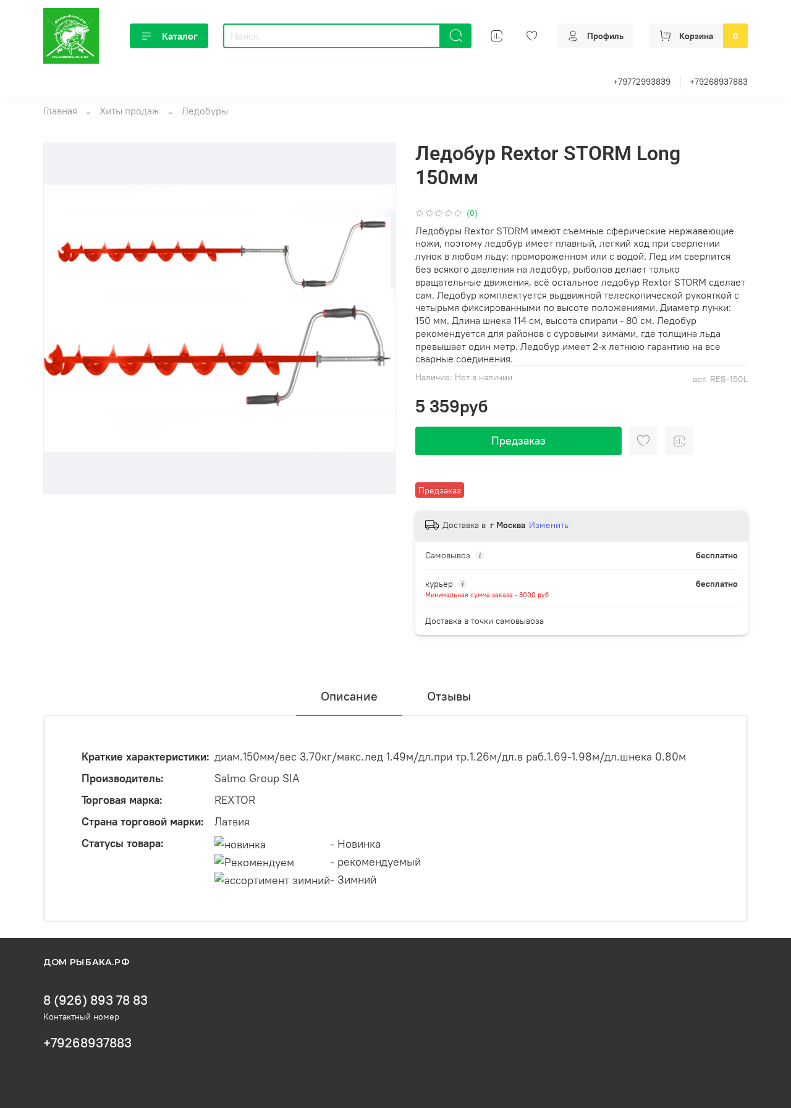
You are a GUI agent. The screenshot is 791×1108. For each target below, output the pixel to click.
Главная (60, 110)
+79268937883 (719, 81)
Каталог (180, 36)
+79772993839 (641, 81)
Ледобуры (205, 110)
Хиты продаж (129, 110)
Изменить (549, 525)
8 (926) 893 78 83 (95, 1000)
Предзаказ (518, 440)
